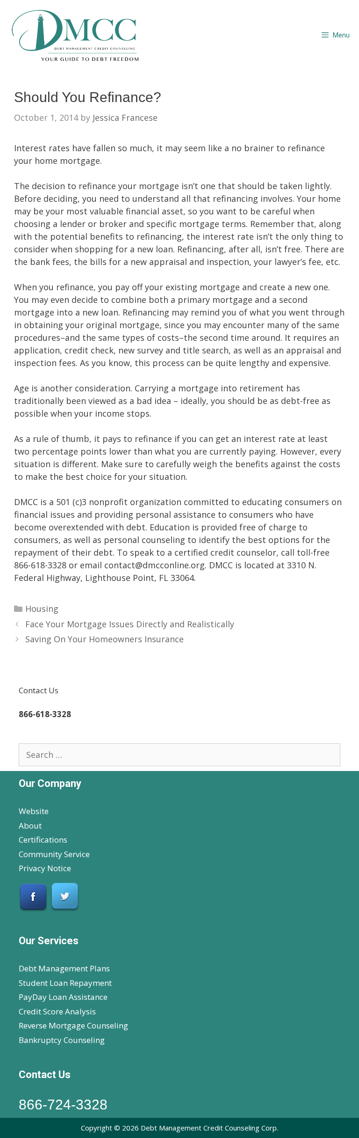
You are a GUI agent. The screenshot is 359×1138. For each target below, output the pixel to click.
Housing (41, 608)
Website (34, 811)
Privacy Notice (45, 868)
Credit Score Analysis (57, 1011)
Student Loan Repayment (65, 982)
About (30, 825)
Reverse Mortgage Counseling (73, 1025)
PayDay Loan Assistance (63, 996)
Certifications (43, 839)
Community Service (54, 854)
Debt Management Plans (64, 968)
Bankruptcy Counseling (62, 1040)
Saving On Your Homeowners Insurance (104, 639)
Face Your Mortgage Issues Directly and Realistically (129, 624)
